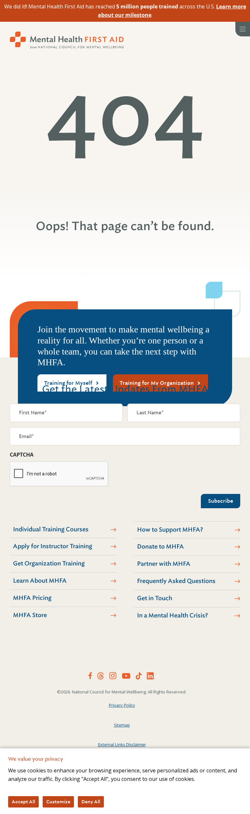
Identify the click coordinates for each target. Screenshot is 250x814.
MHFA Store (30, 615)
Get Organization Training (49, 563)
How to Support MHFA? (170, 530)
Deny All (90, 802)
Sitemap (122, 725)
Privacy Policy (122, 705)
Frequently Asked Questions (176, 581)
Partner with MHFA (163, 564)
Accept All (23, 802)
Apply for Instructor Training (52, 546)
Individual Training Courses (51, 529)
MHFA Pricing (32, 598)
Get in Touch (154, 598)
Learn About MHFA (40, 581)
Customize (58, 802)
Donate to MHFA (160, 546)
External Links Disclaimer (122, 744)
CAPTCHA (22, 454)
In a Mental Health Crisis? (172, 615)
